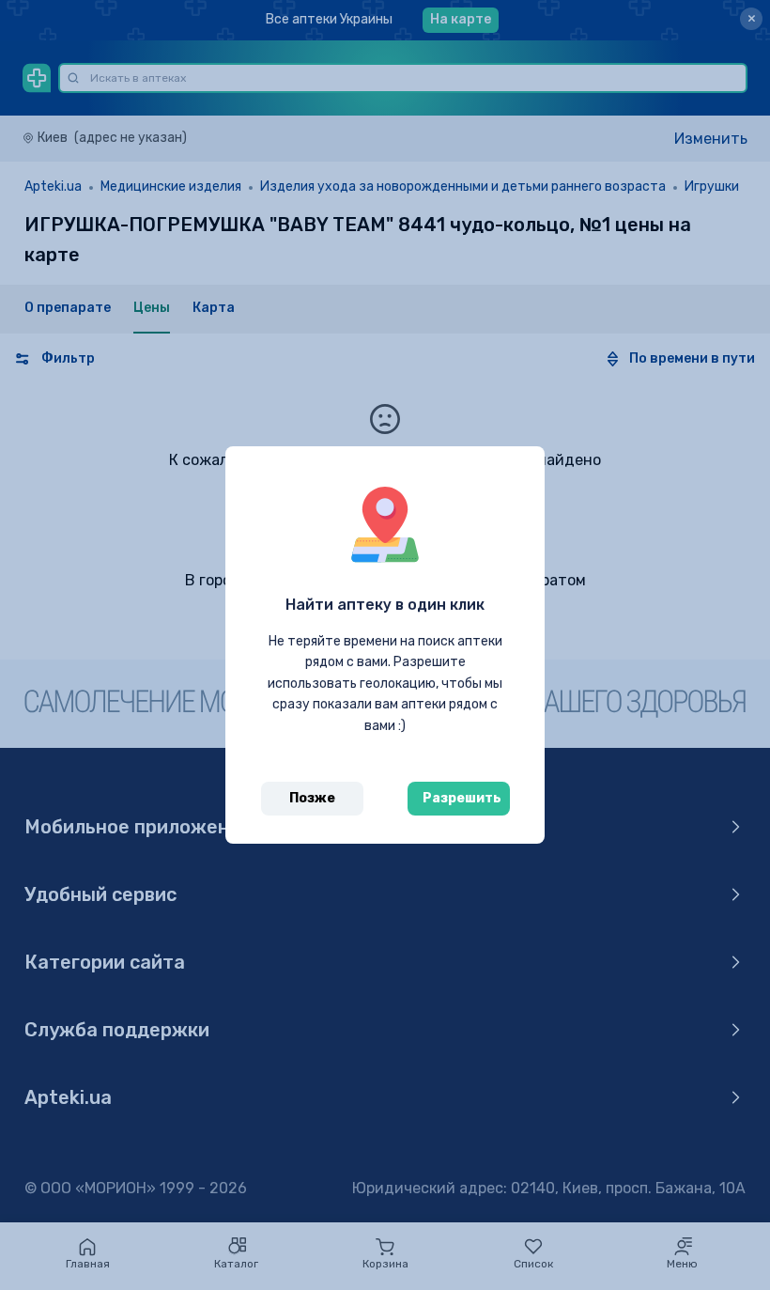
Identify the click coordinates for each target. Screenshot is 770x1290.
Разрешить (462, 798)
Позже (312, 798)
